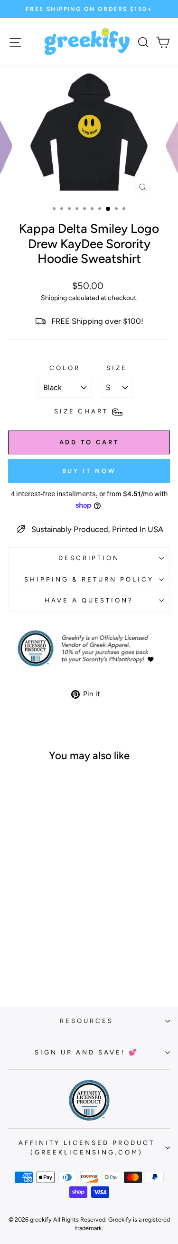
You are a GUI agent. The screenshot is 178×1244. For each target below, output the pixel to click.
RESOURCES (86, 1020)
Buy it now (89, 470)
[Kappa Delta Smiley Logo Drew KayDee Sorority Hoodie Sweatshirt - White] (16, 951)
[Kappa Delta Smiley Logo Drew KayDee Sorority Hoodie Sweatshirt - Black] (27, 951)
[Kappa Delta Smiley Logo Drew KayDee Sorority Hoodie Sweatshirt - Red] (49, 960)
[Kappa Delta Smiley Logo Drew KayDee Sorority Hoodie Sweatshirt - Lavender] (60, 951)
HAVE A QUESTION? (89, 600)
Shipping (54, 298)
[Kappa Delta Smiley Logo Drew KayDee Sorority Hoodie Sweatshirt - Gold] (49, 951)
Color (64, 367)
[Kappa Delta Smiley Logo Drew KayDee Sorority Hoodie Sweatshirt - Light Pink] (27, 960)
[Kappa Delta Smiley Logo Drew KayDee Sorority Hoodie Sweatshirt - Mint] (38, 960)
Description (89, 558)
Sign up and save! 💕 (87, 1052)
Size (116, 367)
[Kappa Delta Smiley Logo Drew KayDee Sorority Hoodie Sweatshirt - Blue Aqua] (38, 951)
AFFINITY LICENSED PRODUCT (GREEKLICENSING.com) (86, 1147)
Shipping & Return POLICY (88, 579)
